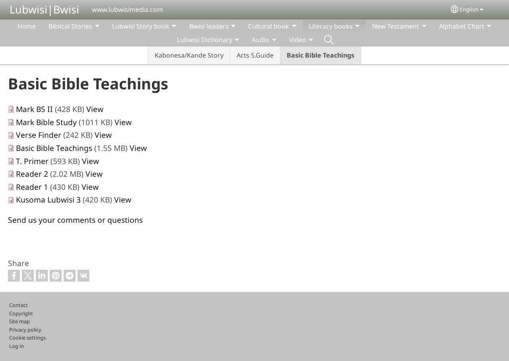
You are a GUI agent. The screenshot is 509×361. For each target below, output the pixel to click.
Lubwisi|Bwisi (44, 9)
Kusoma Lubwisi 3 (48, 199)
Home (26, 26)
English (469, 9)
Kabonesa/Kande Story (189, 55)
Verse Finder (38, 134)
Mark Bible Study (46, 122)
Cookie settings (27, 337)
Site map (19, 321)
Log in (16, 345)
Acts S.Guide (255, 55)
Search (328, 39)
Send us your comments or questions (75, 219)
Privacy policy (25, 329)
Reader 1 (32, 186)
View (94, 109)
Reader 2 (32, 173)
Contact (18, 305)
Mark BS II (34, 109)
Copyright (21, 313)
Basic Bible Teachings (320, 55)
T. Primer (32, 161)
